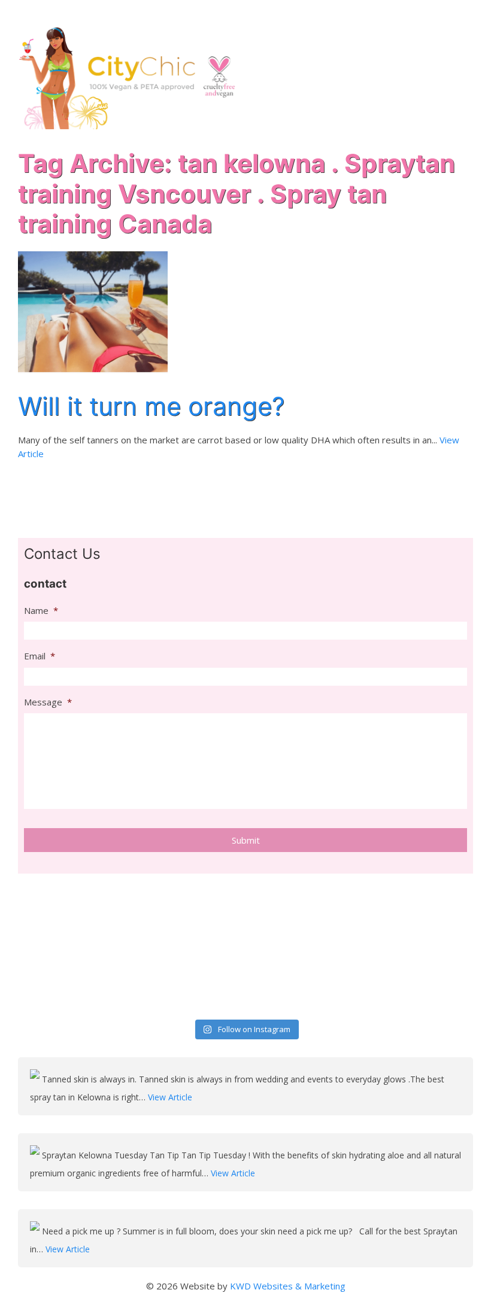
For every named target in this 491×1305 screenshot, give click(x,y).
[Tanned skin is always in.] (36, 1079)
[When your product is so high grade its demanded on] (419, 911)
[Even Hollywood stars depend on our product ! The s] (73, 978)
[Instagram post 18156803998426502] (188, 978)
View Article (170, 1097)
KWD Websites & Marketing (287, 1286)
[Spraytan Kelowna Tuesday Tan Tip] (36, 1155)
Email (39, 656)
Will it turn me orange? (151, 406)
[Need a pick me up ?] (36, 1231)
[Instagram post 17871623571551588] (419, 978)
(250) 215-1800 (439, 13)
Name (41, 610)
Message (48, 702)
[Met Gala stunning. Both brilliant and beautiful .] (73, 911)
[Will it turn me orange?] (93, 311)
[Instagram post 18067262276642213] (303, 978)
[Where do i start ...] (188, 911)
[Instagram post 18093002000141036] (303, 911)
